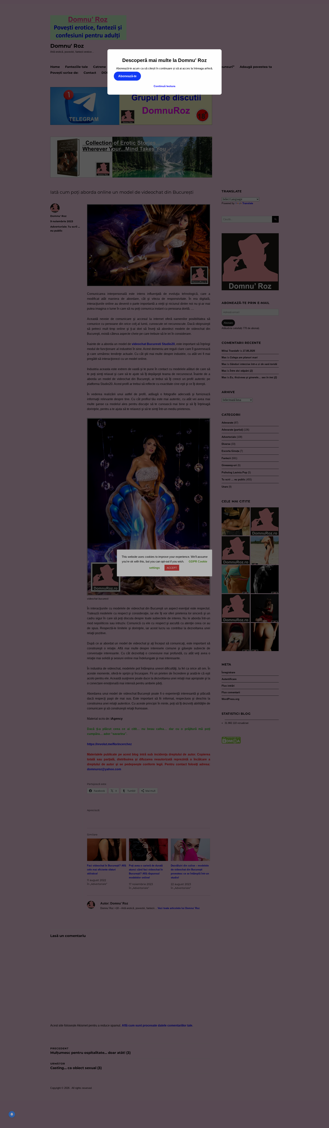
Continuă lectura (164, 86)
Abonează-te (127, 76)
